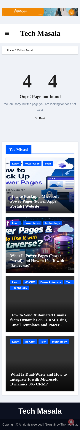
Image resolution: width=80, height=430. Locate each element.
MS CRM (30, 282)
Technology (52, 222)
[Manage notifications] (71, 422)
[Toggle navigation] (7, 33)
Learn (15, 163)
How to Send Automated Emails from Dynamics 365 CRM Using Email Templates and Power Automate (38, 322)
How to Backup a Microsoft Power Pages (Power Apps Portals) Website (34, 201)
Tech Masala (40, 33)
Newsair (50, 424)
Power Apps (32, 163)
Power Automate (50, 282)
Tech (48, 163)
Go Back (40, 118)
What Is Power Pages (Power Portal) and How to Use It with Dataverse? (37, 260)
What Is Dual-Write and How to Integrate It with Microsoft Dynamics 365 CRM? (38, 379)
